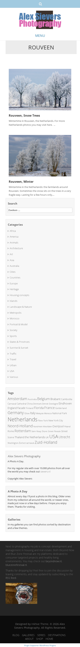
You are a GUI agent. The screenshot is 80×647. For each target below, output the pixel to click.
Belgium (43, 398)
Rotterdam (23, 431)
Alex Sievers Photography (24, 456)
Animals (14, 242)
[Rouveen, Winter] (40, 155)
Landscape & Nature (21, 306)
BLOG (15, 635)
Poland (67, 426)
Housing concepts (19, 295)
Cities (12, 271)
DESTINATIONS (57, 635)
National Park (59, 413)
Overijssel (58, 426)
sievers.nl (45, 471)
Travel (13, 359)
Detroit (45, 403)
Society (13, 330)
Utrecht (64, 437)
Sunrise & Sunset (19, 347)
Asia (12, 260)
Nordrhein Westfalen (42, 426)
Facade (21, 408)
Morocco (14, 318)
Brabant (55, 399)
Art (11, 254)
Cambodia (66, 399)
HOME (49, 639)
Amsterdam (17, 398)
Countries (15, 277)
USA (12, 371)
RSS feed (11, 578)
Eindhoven (65, 403)
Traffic (13, 353)
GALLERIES (28, 635)
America (14, 236)
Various (14, 377)
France (49, 407)
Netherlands (23, 419)
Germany (16, 412)
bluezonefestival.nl (16, 565)
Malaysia (40, 413)
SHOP (39, 639)
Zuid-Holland (46, 442)
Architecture (16, 248)
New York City (55, 420)
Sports (13, 336)
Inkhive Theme (39, 624)
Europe (14, 283)
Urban (13, 365)
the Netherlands (35, 437)
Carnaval (12, 403)
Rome (11, 431)
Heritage (14, 289)
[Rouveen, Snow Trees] (40, 89)
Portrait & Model (19, 324)
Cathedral (21, 403)
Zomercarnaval (26, 443)
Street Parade (54, 431)
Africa (13, 231)
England (12, 408)
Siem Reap (36, 431)
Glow (27, 413)
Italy (32, 413)
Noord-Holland (20, 425)
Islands (13, 300)
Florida (39, 408)
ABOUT (29, 639)
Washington (13, 443)
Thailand (19, 437)
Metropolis (15, 312)
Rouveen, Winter (21, 182)
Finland (29, 408)
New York (43, 420)
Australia (14, 266)
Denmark (37, 403)
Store (44, 431)
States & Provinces (20, 341)
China (30, 403)
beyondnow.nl (54, 561)
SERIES (41, 635)
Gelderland (61, 408)
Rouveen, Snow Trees (24, 115)
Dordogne (53, 403)
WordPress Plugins (47, 645)
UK (47, 437)
